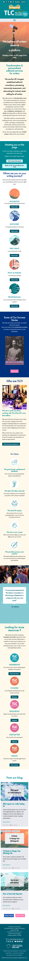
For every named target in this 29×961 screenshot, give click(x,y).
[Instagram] (9, 2)
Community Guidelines (18, 953)
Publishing (7, 784)
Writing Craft (15, 831)
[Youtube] (11, 2)
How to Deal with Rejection (12, 893)
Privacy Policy (22, 951)
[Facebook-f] (6, 2)
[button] (13, 2)
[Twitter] (4, 2)
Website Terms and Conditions (10, 951)
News (6, 874)
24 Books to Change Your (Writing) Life (12, 852)
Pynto (25, 957)
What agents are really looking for (13, 804)
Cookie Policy (8, 953)
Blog (2, 784)
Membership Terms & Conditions (14, 955)
